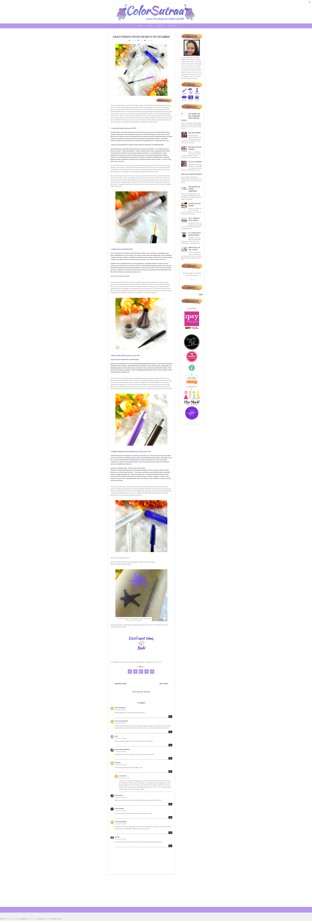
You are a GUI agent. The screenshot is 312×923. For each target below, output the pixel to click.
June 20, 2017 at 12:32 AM (120, 738)
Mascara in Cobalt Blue (139, 451)
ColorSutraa (133, 40)
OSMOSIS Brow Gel (118, 249)
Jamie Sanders (119, 808)
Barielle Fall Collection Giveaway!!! (191, 174)
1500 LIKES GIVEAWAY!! (194, 133)
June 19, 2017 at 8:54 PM (120, 709)
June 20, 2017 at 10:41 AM (120, 797)
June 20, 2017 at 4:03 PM (120, 823)
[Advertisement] (141, 889)
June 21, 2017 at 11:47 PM (120, 839)
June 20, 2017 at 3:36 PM (120, 810)
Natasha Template (15, 919)
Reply (170, 716)
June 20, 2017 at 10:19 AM (120, 764)
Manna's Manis (47, 919)
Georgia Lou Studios (32, 919)
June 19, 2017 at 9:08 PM (120, 723)
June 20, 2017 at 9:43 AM (120, 751)
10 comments (149, 40)
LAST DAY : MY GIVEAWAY (195, 162)
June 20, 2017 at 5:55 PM (124, 778)
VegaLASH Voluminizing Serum (121, 128)
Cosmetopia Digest (121, 821)
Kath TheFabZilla (120, 708)
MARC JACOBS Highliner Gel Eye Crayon (124, 355)
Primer (127, 451)
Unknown (118, 762)
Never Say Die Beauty (121, 721)
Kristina (117, 837)
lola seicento (119, 795)
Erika (116, 736)
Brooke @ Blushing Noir (122, 749)
